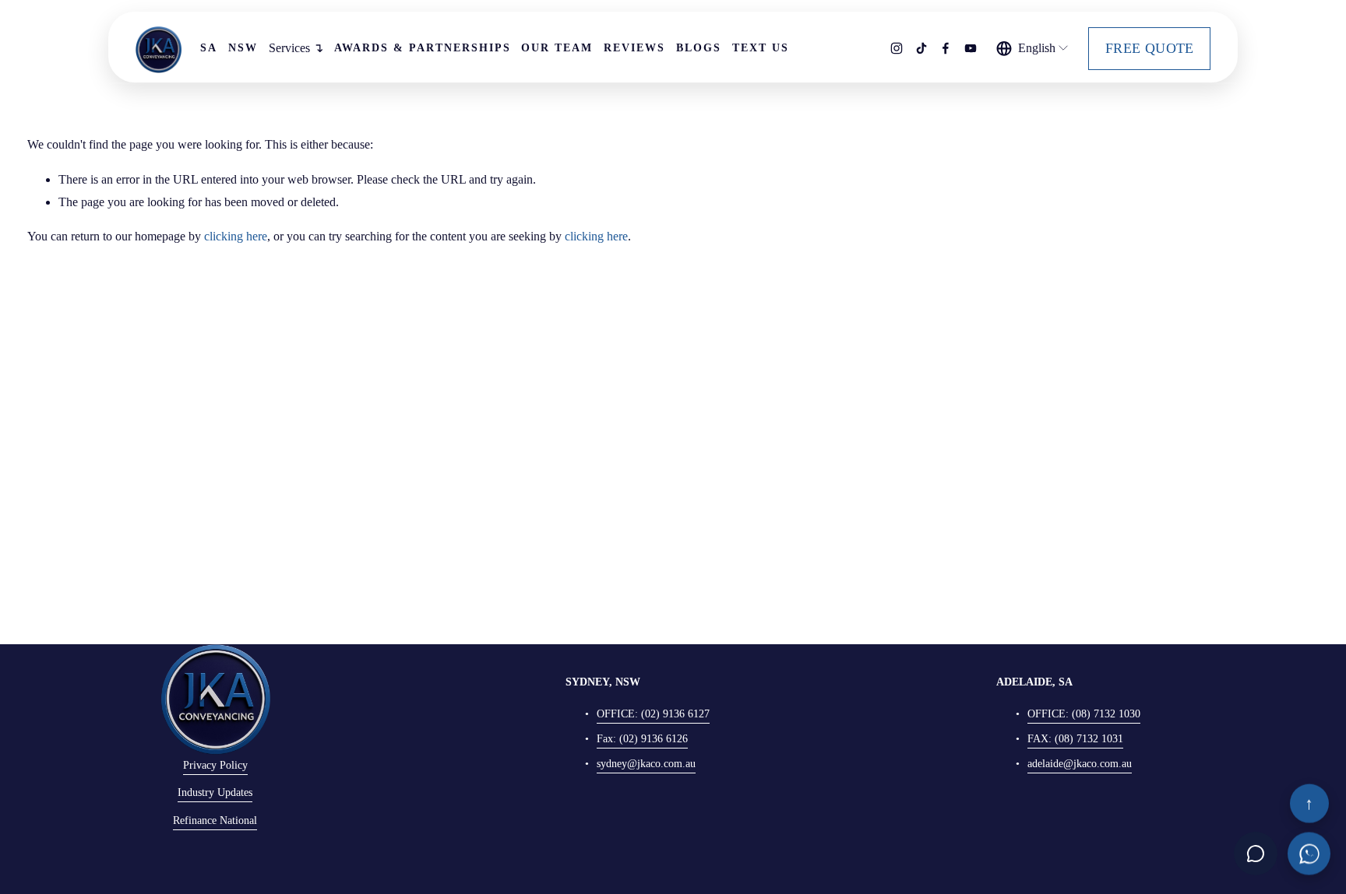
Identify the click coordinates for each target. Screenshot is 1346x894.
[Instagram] (897, 48)
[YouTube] (971, 48)
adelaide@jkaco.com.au (1079, 764)
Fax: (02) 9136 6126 (642, 739)
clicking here (235, 236)
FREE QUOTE (1149, 48)
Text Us (760, 48)
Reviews (634, 48)
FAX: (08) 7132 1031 (1075, 739)
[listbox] (1032, 48)
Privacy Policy (215, 765)
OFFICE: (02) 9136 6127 (653, 714)
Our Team (557, 48)
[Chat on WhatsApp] (1309, 852)
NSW (243, 48)
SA (208, 48)
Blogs (698, 48)
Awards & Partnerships (422, 48)
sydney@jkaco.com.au (646, 764)
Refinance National (215, 820)
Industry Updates (215, 792)
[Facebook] (946, 48)
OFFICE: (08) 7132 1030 (1083, 714)
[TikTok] (921, 48)
